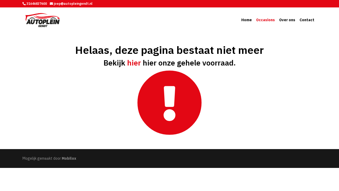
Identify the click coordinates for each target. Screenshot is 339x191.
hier (134, 63)
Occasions (265, 20)
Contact (307, 20)
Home (246, 20)
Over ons (287, 20)
